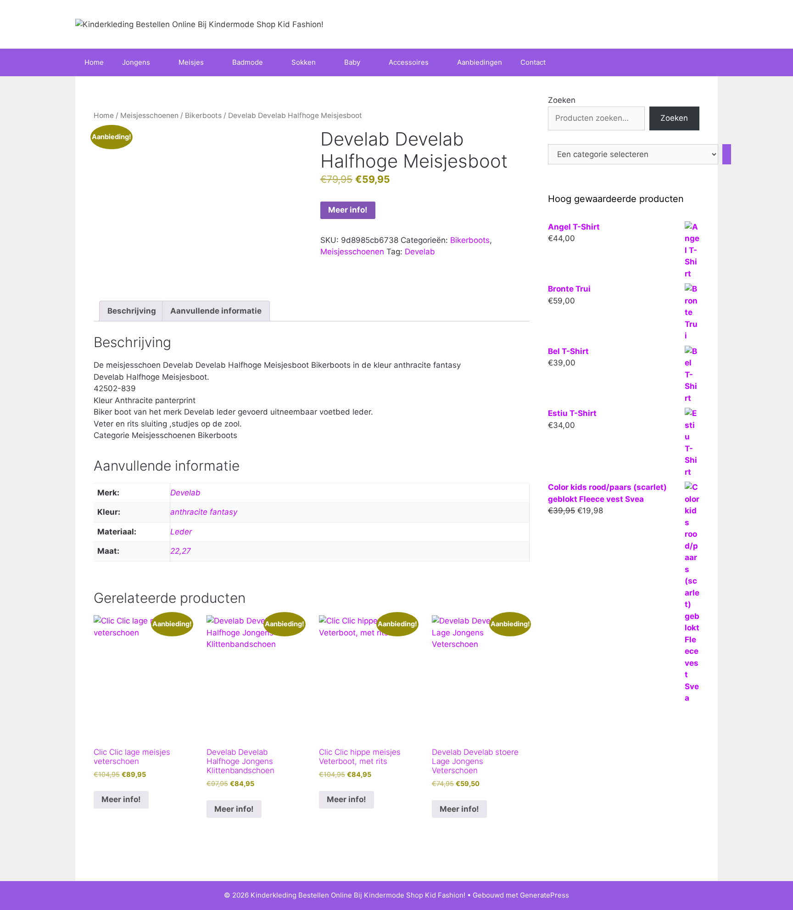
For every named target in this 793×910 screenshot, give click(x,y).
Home (94, 62)
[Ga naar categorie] (726, 154)
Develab (420, 251)
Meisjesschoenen (149, 115)
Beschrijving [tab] (131, 310)
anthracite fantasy (203, 512)
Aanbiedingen (479, 62)
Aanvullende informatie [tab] (216, 310)
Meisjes (191, 62)
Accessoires (409, 62)
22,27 (180, 551)
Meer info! (348, 209)
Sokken (303, 62)
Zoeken (561, 100)
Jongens (136, 62)
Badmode (247, 62)
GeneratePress (544, 895)
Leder (181, 531)
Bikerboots (203, 115)
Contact (533, 62)
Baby (352, 62)
